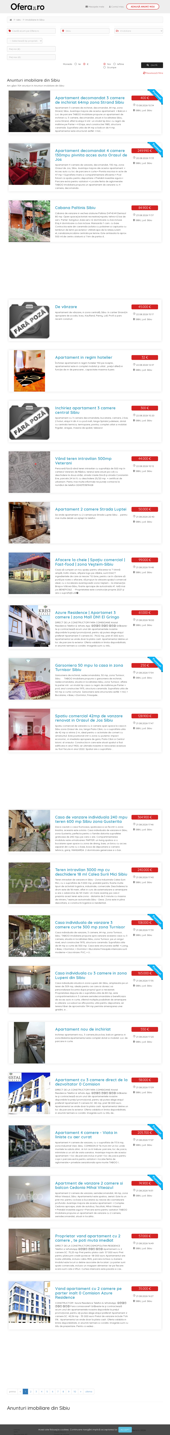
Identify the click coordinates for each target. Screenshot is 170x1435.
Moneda (67, 64)
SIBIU (18, 20)
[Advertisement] (85, 272)
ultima (88, 1391)
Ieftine (120, 64)
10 (75, 1391)
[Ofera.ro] (27, 6)
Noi (109, 64)
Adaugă (143, 6)
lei (79, 64)
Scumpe (111, 67)
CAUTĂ (153, 65)
